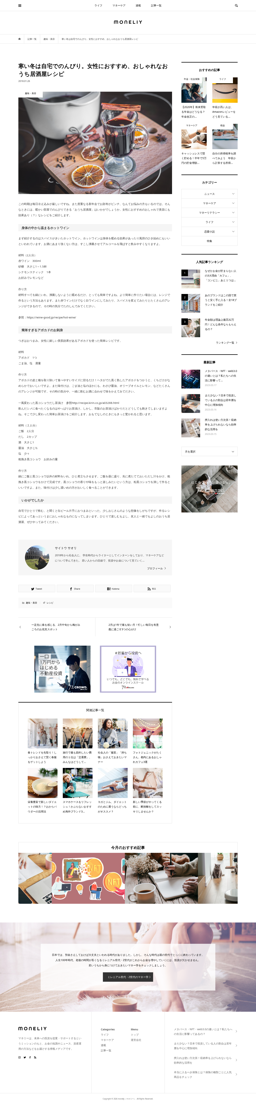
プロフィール (155, 568)
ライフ (98, 5)
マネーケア (119, 5)
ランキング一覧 (225, 342)
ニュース (209, 194)
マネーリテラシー (209, 212)
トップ (135, 1034)
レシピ (50, 602)
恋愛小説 (209, 231)
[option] (54, 878)
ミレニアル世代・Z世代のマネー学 (128, 977)
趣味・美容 (31, 602)
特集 (209, 241)
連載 (138, 5)
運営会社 (136, 1040)
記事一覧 (156, 5)
